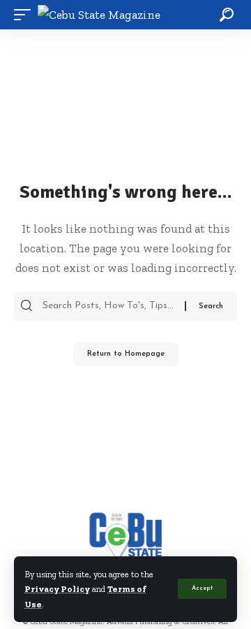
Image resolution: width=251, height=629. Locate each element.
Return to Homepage (126, 354)
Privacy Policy (57, 589)
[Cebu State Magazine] (99, 15)
